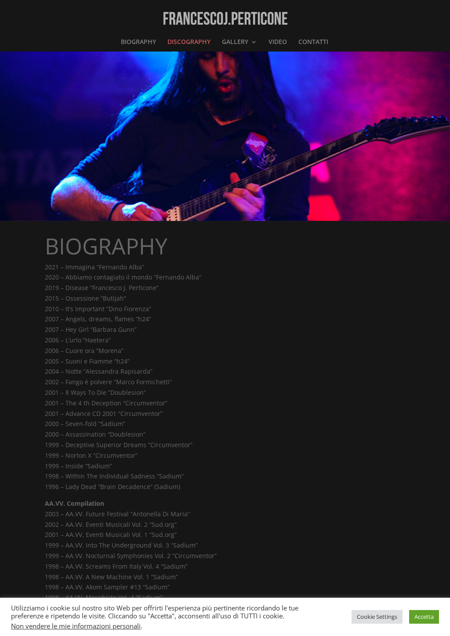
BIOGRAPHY (138, 42)
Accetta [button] (424, 617)
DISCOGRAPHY (188, 42)
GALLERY (235, 42)
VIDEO (278, 42)
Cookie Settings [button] (377, 617)
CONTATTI (313, 42)
